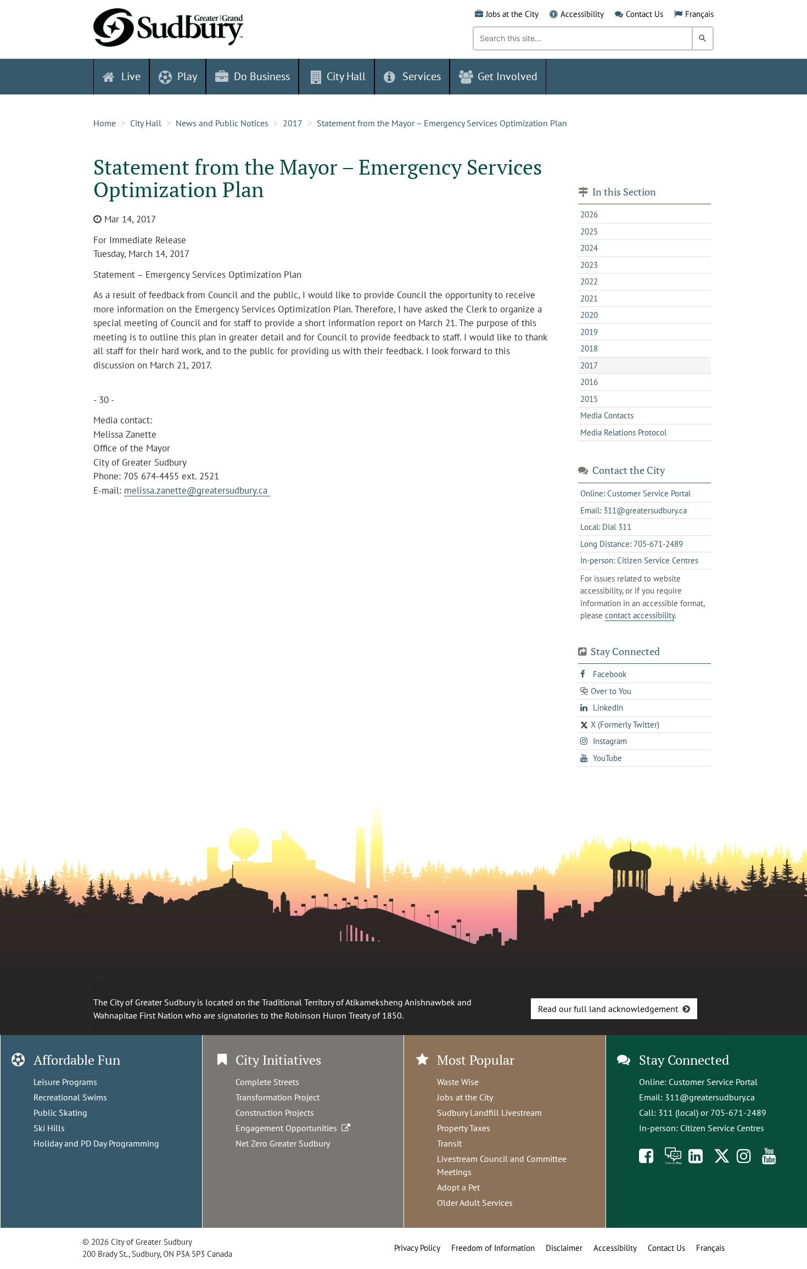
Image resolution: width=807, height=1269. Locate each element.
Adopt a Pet (458, 1187)
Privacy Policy (417, 1248)
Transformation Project (278, 1097)
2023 (589, 265)
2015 (589, 399)
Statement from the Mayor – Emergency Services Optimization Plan (442, 123)
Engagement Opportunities (288, 1127)
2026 (589, 214)
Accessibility (582, 14)
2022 (589, 281)
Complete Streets (267, 1081)
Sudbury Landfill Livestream (489, 1112)
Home (104, 123)
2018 (589, 348)
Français (699, 14)
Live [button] (131, 76)
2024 (589, 248)
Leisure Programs (65, 1081)
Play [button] (187, 76)
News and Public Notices (222, 123)
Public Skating (60, 1112)
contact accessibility (640, 615)
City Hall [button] (346, 76)
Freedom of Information (493, 1248)
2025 (589, 231)
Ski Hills (49, 1127)
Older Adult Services (475, 1202)
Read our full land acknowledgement (608, 1008)
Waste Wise (458, 1081)
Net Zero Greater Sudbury (283, 1143)
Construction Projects (275, 1112)
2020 (589, 315)
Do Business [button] (262, 76)
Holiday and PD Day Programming (96, 1143)
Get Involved (507, 76)
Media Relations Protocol (623, 432)
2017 (292, 123)
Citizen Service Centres (722, 1127)
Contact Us (644, 14)
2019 (589, 332)
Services (421, 76)
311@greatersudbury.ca (710, 1097)
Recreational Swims (70, 1097)
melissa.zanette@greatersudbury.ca (197, 490)
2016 (589, 382)
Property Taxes (463, 1127)
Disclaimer (564, 1248)
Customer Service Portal (713, 1081)
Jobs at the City (512, 14)
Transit (449, 1143)
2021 (589, 298)
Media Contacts (607, 415)
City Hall (145, 123)
